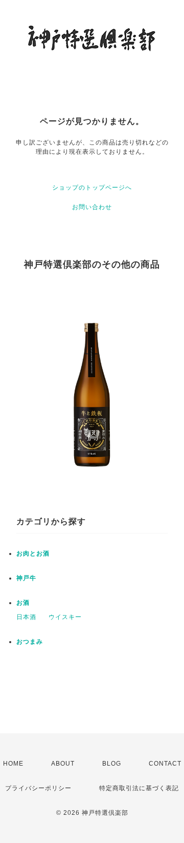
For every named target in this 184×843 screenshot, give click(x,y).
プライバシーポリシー (38, 788)
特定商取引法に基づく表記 (139, 788)
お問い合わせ (92, 207)
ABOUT (63, 763)
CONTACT (165, 763)
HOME (13, 763)
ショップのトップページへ (92, 187)
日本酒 (26, 617)
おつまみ (29, 641)
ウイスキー (65, 617)
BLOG (111, 763)
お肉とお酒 (33, 553)
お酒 (23, 602)
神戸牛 (26, 578)
